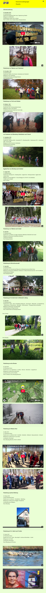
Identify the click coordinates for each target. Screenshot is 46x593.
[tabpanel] (24, 14)
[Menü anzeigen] (43, 1)
